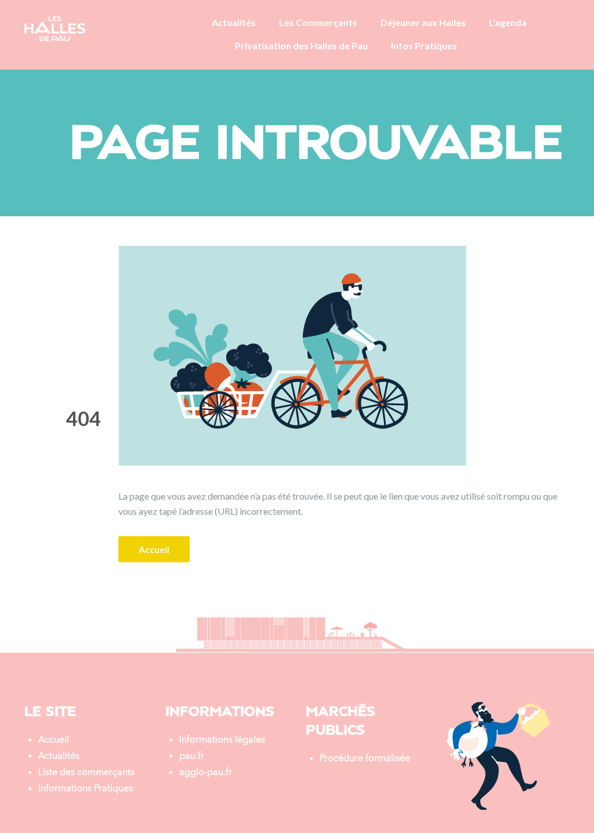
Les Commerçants (318, 22)
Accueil (154, 549)
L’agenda (508, 22)
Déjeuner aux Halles (423, 22)
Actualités (234, 22)
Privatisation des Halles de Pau (301, 45)
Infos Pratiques (424, 45)
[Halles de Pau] (54, 27)
